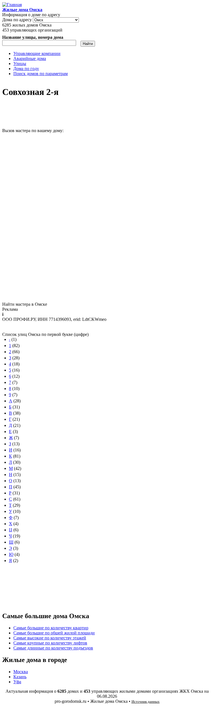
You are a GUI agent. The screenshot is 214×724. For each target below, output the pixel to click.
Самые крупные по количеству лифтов (50, 643)
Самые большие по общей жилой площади (54, 632)
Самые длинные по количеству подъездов (53, 648)
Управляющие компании (36, 53)
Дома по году (26, 68)
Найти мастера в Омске (24, 304)
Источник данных (146, 701)
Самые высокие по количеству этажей (49, 637)
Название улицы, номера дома (32, 37)
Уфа (17, 681)
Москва (20, 671)
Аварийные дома (29, 58)
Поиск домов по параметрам (40, 73)
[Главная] (12, 4)
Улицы (19, 63)
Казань (19, 676)
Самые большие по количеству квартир (50, 627)
